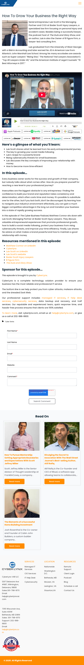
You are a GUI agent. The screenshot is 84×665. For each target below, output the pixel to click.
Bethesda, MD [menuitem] (50, 577)
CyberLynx (41, 275)
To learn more (9, 313)
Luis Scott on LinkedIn (17, 251)
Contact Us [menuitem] (69, 590)
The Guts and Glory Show (19, 262)
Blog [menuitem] (66, 582)
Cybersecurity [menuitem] (31, 582)
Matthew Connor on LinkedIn (21, 245)
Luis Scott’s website (16, 254)
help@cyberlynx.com (63, 313)
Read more (14, 481)
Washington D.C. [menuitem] (49, 572)
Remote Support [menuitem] (67, 567)
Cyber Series (9, 321)
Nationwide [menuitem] (49, 566)
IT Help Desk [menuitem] (30, 577)
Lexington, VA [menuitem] (50, 586)
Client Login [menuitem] (69, 573)
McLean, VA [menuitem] (49, 582)
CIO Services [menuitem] (30, 573)
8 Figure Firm (12, 260)
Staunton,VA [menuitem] (50, 590)
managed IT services (54, 297)
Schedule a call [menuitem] (71, 586)
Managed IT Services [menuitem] (30, 567)
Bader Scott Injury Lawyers (19, 257)
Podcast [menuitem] (68, 577)
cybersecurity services (24, 301)
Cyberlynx (11, 248)
